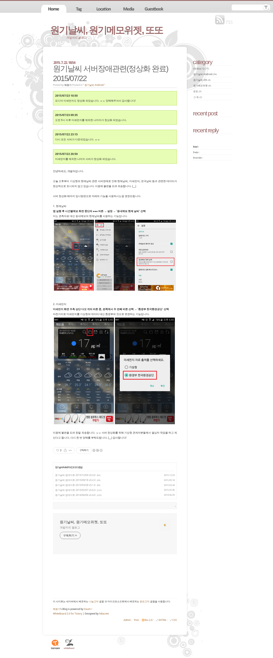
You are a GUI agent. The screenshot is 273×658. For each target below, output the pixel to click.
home (53, 9)
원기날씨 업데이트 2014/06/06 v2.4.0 (75, 495)
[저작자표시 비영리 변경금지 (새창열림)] (97, 450)
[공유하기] (65, 450)
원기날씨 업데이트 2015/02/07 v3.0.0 (75, 490)
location (104, 9)
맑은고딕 (144, 601)
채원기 (56, 609)
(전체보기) (201, 68)
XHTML (162, 620)
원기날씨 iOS (202, 80)
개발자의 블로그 (70, 527)
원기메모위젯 (202, 85)
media (129, 9)
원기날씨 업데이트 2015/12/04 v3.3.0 (75, 475)
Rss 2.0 (148, 620)
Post (136, 620)
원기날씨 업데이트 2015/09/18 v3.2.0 (75, 480)
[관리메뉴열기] (266, 7)
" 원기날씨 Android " (94, 85)
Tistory (55, 644)
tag (79, 9)
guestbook (154, 9)
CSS (174, 620)
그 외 (197, 97)
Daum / (88, 609)
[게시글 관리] (70, 450)
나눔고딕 (94, 601)
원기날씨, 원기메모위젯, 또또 (106, 30)
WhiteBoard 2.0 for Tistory (67, 613)
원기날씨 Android (61, 467)
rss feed (225, 20)
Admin (127, 620)
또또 (197, 91)
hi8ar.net (104, 613)
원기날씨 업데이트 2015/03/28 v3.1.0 (75, 485)
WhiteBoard (69, 644)
